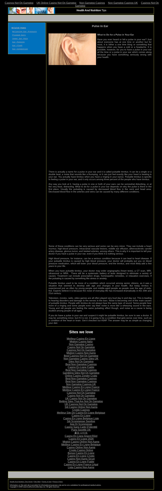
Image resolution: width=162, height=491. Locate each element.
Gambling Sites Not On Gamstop (81, 373)
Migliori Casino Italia (81, 341)
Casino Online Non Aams (81, 447)
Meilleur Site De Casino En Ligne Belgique (81, 412)
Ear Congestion (20, 49)
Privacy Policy (58, 481)
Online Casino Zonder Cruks (81, 375)
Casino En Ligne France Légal (81, 464)
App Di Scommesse (81, 424)
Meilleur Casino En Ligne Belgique (81, 444)
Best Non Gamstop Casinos (81, 364)
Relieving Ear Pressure (24, 32)
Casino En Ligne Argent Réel (81, 436)
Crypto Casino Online (81, 450)
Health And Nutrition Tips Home (21, 481)
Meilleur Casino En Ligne (81, 338)
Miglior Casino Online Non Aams (81, 441)
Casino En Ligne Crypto (81, 456)
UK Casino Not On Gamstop (81, 398)
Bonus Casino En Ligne (81, 453)
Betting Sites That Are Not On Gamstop (81, 401)
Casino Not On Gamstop (81, 347)
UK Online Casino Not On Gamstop (56, 3)
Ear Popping (18, 42)
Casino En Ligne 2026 (81, 439)
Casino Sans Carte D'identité (81, 427)
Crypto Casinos (81, 410)
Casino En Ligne (81, 415)
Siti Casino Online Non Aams (81, 407)
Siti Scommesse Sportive (81, 421)
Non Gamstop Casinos (92, 3)
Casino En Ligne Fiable (81, 367)
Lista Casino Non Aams (81, 467)
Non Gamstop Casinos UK (123, 3)
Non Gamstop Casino (81, 344)
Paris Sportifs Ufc (81, 429)
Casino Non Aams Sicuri (81, 458)
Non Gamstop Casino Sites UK (81, 358)
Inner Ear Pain (20, 39)
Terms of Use (46, 481)
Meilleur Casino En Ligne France (81, 387)
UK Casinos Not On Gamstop (81, 404)
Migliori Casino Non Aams (81, 353)
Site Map (37, 481)
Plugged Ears (19, 35)
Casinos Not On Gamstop (19, 3)
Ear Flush (17, 46)
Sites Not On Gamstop (81, 361)
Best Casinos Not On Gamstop (81, 355)
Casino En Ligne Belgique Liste (81, 418)
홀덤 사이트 (81, 433)
